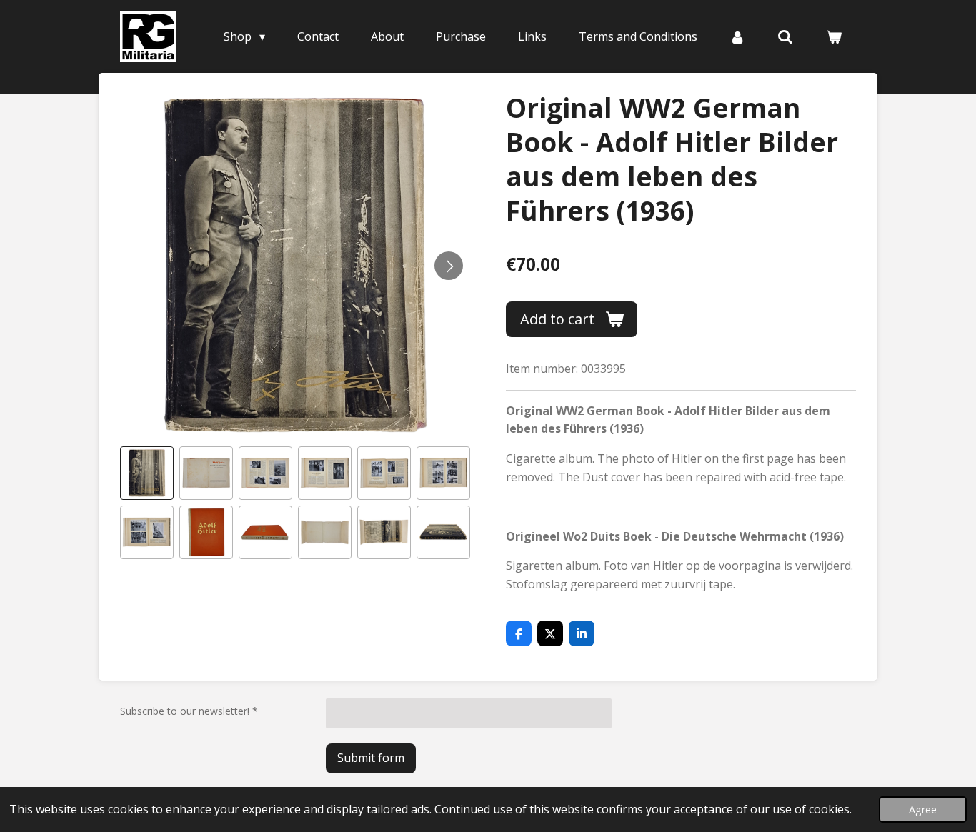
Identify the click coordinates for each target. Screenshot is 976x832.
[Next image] (448, 265)
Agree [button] (923, 809)
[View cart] (834, 36)
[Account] (737, 36)
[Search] (785, 36)
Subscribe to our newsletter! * (189, 711)
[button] (147, 473)
